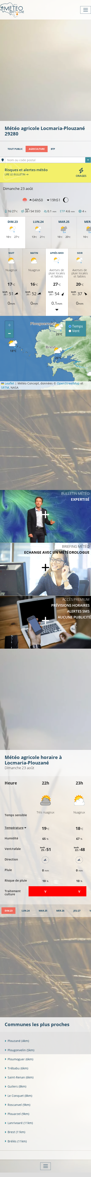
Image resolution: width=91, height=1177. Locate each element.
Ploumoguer (20, 1059)
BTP (53, 148)
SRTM (5, 388)
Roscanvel (19, 1105)
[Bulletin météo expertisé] (45, 516)
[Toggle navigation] (85, 10)
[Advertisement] (45, 69)
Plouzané (18, 1041)
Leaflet (9, 383)
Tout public (15, 148)
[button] (58, 353)
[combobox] (48, 160)
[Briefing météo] (45, 569)
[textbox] (48, 160)
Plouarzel (18, 1114)
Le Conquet (20, 1096)
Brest (16, 1132)
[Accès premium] (45, 622)
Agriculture (37, 148)
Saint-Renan (20, 1077)
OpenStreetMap (68, 383)
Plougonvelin (21, 1050)
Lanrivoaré (20, 1123)
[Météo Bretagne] (12, 9)
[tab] (8, 910)
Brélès (17, 1141)
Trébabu (18, 1068)
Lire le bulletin (15, 174)
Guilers (17, 1086)
